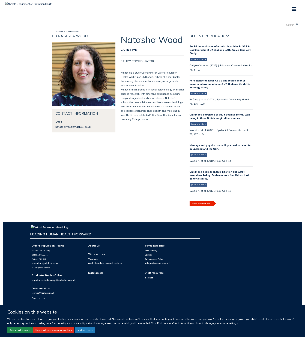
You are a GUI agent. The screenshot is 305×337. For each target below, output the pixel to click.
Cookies (148, 255)
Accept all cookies (20, 330)
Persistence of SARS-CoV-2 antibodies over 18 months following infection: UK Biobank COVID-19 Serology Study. (220, 84)
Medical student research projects (105, 263)
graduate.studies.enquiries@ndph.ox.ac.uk (55, 280)
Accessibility (151, 250)
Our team (60, 31)
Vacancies (93, 259)
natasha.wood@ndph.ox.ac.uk (73, 126)
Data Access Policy (154, 259)
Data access (95, 272)
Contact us (38, 298)
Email (58, 121)
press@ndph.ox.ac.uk (44, 293)
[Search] (297, 24)
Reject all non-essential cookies (53, 330)
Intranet (149, 278)
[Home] (52, 31)
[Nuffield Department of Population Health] (28, 2)
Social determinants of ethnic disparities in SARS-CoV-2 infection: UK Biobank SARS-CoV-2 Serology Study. (220, 50)
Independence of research (157, 263)
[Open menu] (294, 9)
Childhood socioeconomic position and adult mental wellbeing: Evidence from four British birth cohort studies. (220, 175)
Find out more (85, 330)
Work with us (96, 254)
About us (94, 245)
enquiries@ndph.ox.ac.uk (46, 263)
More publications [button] (201, 203)
